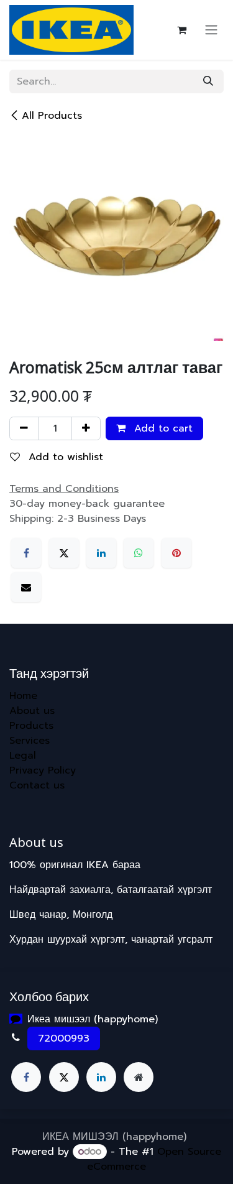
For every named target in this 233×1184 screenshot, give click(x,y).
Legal (22, 755)
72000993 (63, 1038)
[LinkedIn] (101, 553)
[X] (64, 553)
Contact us (37, 785)
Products (31, 725)
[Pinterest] (176, 553)
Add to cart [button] (161, 428)
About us (32, 710)
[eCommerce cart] (181, 29)
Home (23, 695)
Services (29, 740)
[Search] (208, 81)
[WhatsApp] (138, 553)
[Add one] (86, 428)
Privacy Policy (42, 770)
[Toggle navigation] (211, 30)
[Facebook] (26, 553)
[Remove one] (24, 428)
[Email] (26, 587)
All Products (52, 115)
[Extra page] (138, 1077)
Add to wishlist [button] (64, 457)
